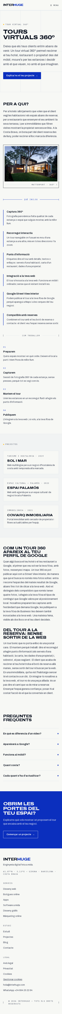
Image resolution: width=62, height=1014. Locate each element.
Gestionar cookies (12, 979)
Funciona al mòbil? (31, 754)
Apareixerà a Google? (31, 744)
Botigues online (11, 894)
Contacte (8, 948)
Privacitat (8, 968)
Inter (13, 5)
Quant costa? (31, 765)
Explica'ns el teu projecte (22, 75)
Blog (5, 942)
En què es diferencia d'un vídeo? (31, 733)
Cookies (7, 974)
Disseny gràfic (10, 910)
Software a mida (11, 905)
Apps (6, 900)
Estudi (6, 931)
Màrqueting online (12, 916)
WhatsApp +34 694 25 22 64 (17, 990)
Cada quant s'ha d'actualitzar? (31, 775)
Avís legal (8, 963)
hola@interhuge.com (14, 985)
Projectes (8, 937)
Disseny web (9, 889)
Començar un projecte (21, 834)
